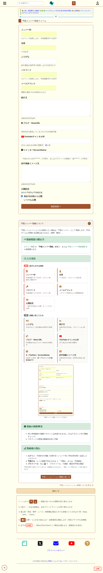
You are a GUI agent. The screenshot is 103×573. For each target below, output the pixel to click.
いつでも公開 (30, 200)
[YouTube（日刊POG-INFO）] (72, 543)
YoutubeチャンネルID (34, 136)
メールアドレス (28, 83)
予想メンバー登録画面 (76, 246)
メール (59, 561)
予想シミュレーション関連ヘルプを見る (76, 485)
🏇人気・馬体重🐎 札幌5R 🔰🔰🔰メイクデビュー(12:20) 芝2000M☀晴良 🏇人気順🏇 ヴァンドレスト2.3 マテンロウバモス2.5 (56, 12)
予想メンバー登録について (32, 223)
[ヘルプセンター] (87, 543)
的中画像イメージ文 (30, 163)
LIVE (98, 569)
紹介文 (24, 97)
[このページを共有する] (4, 567)
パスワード (26, 70)
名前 (23, 43)
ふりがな (25, 56)
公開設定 (25, 189)
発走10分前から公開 (33, 196)
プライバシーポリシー (56, 550)
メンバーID (26, 29)
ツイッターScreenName (34, 150)
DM (49, 561)
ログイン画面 (29, 246)
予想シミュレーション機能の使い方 (56, 477)
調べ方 (47, 145)
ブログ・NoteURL (31, 123)
